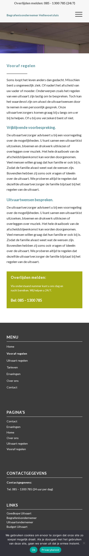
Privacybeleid (50, 549)
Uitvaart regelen (17, 360)
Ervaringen (13, 374)
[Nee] (84, 543)
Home (10, 346)
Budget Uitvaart (17, 526)
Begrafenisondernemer (22, 518)
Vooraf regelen (17, 353)
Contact (12, 387)
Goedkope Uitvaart (19, 513)
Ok (34, 549)
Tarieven (12, 367)
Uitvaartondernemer (20, 522)
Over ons (13, 380)
